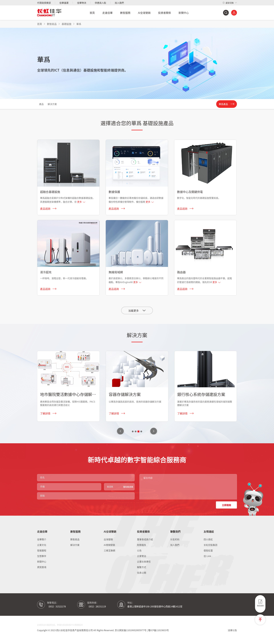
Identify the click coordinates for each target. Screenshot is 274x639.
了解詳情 (45, 413)
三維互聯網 (109, 550)
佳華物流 (81, 2)
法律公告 (232, 630)
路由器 (181, 272)
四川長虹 (208, 539)
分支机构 (174, 539)
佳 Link (207, 556)
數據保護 (114, 192)
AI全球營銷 (144, 13)
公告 (139, 550)
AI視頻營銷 (109, 545)
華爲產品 (223, 104)
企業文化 (41, 545)
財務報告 (141, 545)
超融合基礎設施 (50, 192)
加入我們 (119, 2)
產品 (41, 104)
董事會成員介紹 (145, 539)
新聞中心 (184, 13)
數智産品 (74, 539)
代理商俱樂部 (44, 2)
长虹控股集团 (210, 545)
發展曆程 (41, 550)
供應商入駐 (100, 2)
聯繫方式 (141, 567)
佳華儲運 (63, 2)
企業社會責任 (144, 561)
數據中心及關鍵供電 (190, 192)
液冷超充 (46, 272)
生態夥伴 (41, 556)
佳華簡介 (41, 539)
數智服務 (125, 13)
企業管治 (141, 556)
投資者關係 (164, 13)
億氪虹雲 (208, 550)
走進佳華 (107, 13)
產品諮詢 (45, 208)
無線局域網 (116, 272)
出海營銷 (108, 539)
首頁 (92, 13)
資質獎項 (41, 567)
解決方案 (52, 104)
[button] (153, 431)
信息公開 (141, 572)
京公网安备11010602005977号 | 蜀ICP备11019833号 (142, 630)
